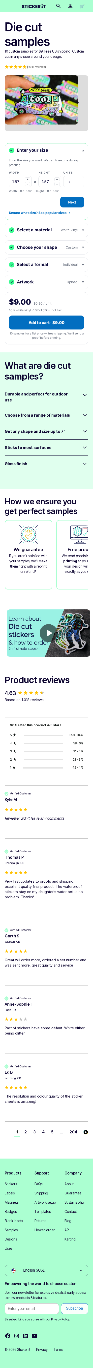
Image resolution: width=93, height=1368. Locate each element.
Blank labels (14, 1221)
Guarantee (72, 1193)
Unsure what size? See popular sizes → (39, 213)
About (69, 1184)
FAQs (38, 1184)
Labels (10, 1193)
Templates (42, 1211)
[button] (10, 6)
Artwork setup (45, 1202)
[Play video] (49, 633)
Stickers (11, 1184)
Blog (67, 1221)
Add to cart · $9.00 (46, 322)
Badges (11, 1211)
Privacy (42, 1349)
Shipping (41, 1193)
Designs (11, 1239)
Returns (40, 1221)
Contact (70, 1211)
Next (72, 202)
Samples (11, 1230)
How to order (44, 1230)
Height (44, 172)
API (66, 1230)
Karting (70, 1239)
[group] (47, 693)
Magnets (11, 1202)
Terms (58, 1349)
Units (68, 172)
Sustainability (74, 1202)
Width (14, 172)
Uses (8, 1248)
